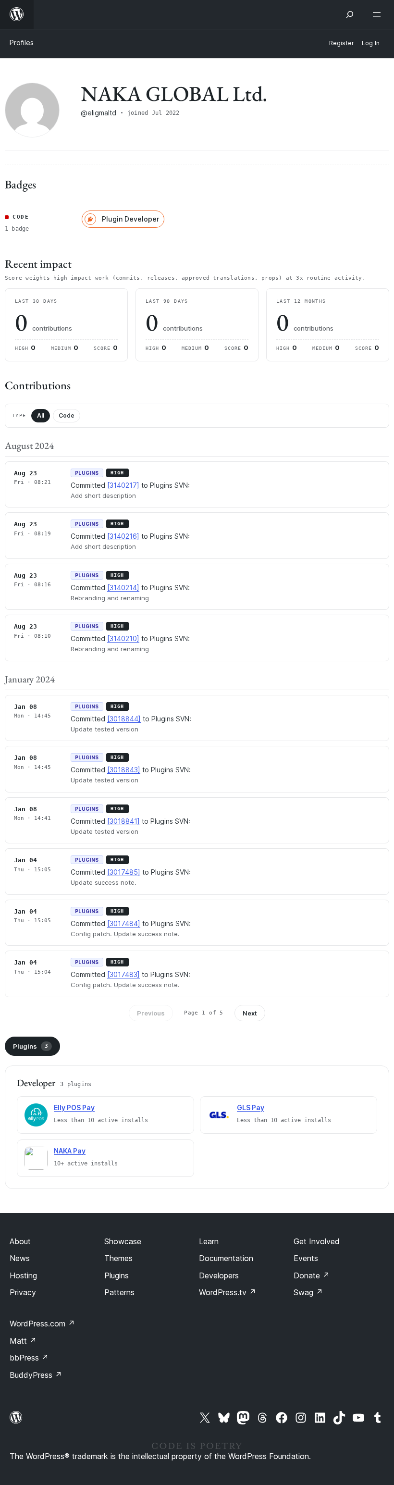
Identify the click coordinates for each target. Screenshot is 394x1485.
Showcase (122, 1241)
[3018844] (124, 719)
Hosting (23, 1275)
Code (66, 415)
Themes (118, 1258)
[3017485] (123, 872)
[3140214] (123, 587)
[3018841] (123, 821)
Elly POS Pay (74, 1107)
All (40, 415)
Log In (371, 43)
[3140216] (123, 536)
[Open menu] (378, 14)
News (20, 1258)
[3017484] (123, 923)
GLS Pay (250, 1107)
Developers (219, 1275)
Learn (209, 1241)
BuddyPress (36, 1375)
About (20, 1241)
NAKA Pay (70, 1151)
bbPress (29, 1357)
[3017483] (123, 974)
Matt (23, 1341)
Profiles (22, 42)
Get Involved (317, 1241)
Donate (312, 1275)
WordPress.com (42, 1323)
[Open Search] (349, 14)
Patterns (119, 1292)
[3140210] (123, 638)
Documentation (226, 1258)
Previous (151, 1013)
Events (306, 1258)
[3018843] (123, 770)
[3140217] (123, 485)
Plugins (30, 1046)
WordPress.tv (227, 1292)
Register (341, 43)
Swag (308, 1292)
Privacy (23, 1292)
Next (250, 1013)
